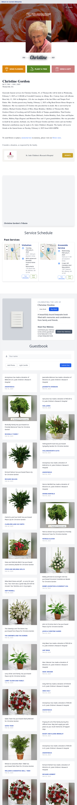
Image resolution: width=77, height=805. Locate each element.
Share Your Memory (63, 332)
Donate (68, 155)
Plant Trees (33, 276)
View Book (42, 309)
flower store (57, 137)
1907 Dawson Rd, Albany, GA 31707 (67, 271)
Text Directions (25, 276)
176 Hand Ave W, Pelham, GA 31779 (30, 270)
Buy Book (54, 309)
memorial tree (27, 137)
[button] (12, 250)
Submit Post (66, 365)
